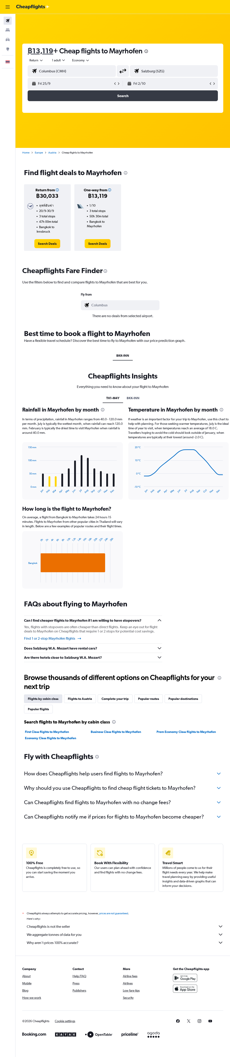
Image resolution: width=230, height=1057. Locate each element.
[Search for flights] (7, 20)
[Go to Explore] (7, 49)
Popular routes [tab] (148, 699)
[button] (8, 7)
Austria (52, 152)
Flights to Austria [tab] (80, 699)
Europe (39, 152)
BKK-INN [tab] (122, 355)
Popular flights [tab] (38, 709)
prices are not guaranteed (113, 913)
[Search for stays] (7, 30)
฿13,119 (40, 51)
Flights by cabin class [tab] (43, 699)
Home (25, 152)
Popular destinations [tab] (183, 699)
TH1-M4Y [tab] (112, 398)
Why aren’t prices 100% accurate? (52, 943)
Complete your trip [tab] (115, 699)
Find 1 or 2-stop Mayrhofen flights (49, 638)
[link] (47, 243)
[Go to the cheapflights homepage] (32, 7)
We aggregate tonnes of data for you (54, 934)
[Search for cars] (7, 39)
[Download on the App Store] (185, 989)
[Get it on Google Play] (185, 978)
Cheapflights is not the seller (48, 926)
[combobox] (81, 60)
